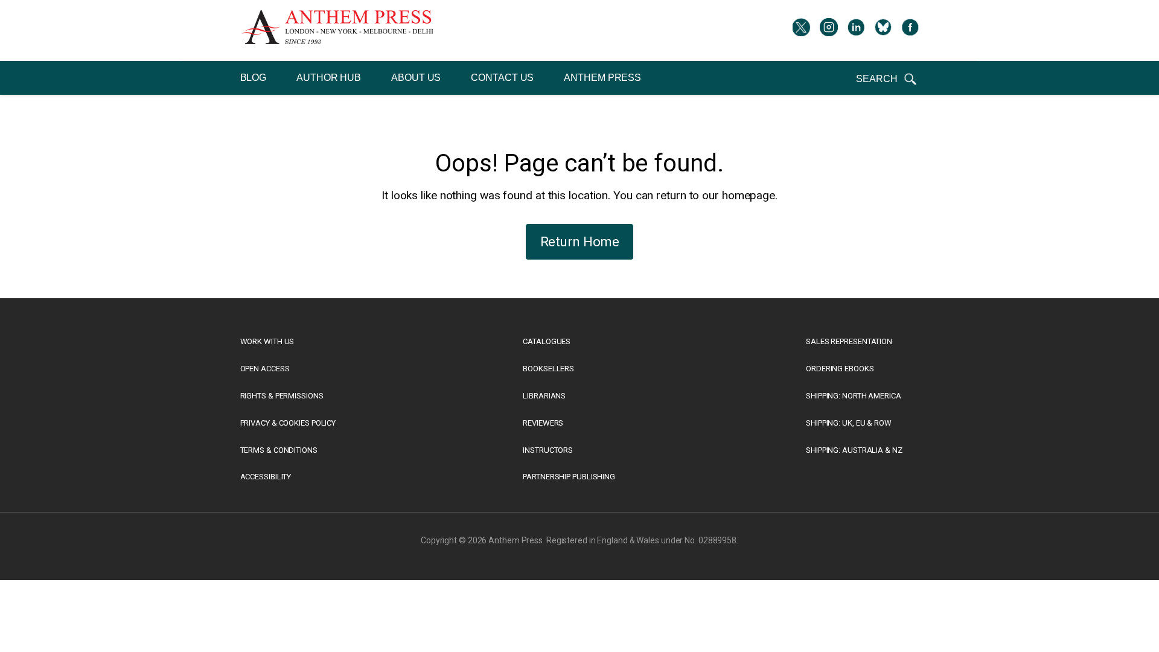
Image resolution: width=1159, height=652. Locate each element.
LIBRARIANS (544, 395)
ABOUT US (416, 77)
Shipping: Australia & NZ (854, 450)
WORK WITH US (267, 341)
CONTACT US (502, 77)
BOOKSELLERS (548, 368)
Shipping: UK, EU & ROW (849, 422)
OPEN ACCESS (265, 368)
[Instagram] (829, 30)
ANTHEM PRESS (602, 77)
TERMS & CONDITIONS (279, 450)
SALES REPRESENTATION (849, 341)
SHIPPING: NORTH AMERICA (853, 395)
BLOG (253, 77)
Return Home (579, 241)
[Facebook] (910, 30)
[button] (887, 79)
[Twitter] (802, 30)
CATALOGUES (546, 341)
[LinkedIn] (856, 30)
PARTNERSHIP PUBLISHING (569, 476)
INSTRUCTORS (548, 450)
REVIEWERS (543, 422)
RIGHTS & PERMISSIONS (282, 395)
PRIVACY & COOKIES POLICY (288, 422)
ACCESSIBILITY (266, 476)
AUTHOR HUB (328, 77)
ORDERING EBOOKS (840, 368)
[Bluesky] (883, 30)
